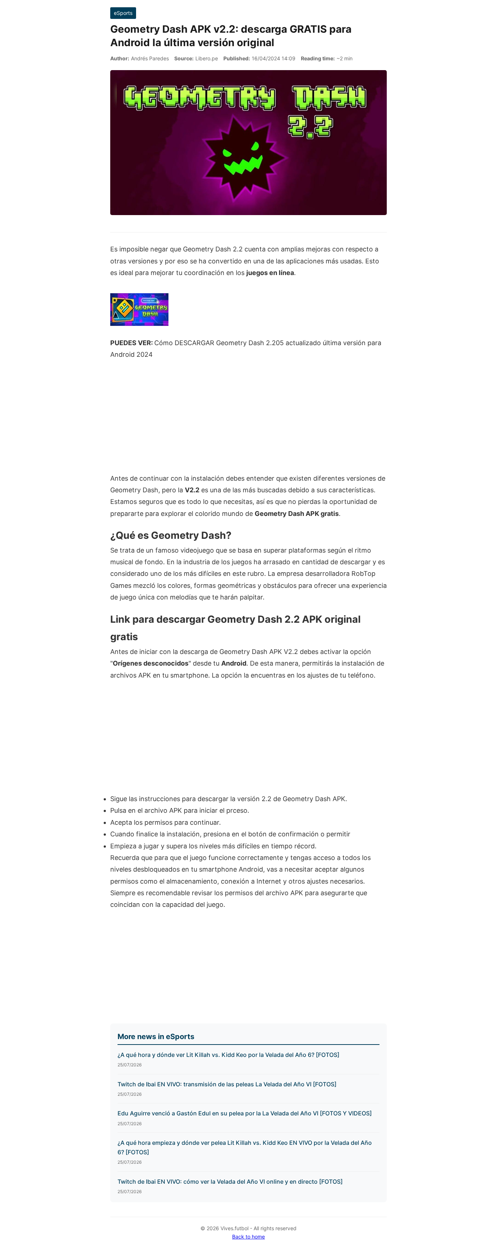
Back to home (248, 1236)
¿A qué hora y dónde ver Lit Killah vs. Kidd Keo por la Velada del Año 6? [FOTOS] (228, 1054)
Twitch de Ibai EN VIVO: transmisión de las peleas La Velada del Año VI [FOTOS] (227, 1084)
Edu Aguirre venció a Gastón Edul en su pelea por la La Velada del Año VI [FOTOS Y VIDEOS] (245, 1113)
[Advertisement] (248, 420)
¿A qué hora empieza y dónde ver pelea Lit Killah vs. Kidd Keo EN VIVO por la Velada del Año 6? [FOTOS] (245, 1147)
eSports (123, 13)
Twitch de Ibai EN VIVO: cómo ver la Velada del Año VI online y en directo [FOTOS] (230, 1181)
